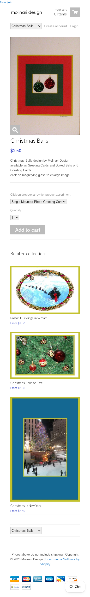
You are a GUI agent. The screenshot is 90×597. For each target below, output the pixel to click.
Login (74, 26)
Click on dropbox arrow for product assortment (40, 194)
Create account (55, 26)
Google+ (6, 2)
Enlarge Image (15, 130)
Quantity (15, 210)
